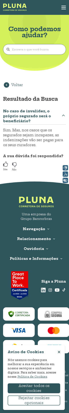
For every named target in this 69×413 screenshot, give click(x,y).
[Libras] (65, 167)
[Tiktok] (64, 290)
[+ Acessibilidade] (65, 180)
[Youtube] (57, 290)
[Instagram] (50, 290)
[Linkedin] (43, 290)
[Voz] (65, 174)
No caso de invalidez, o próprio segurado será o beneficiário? (27, 116)
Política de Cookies (32, 376)
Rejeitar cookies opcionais (33, 400)
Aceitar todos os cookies (34, 388)
